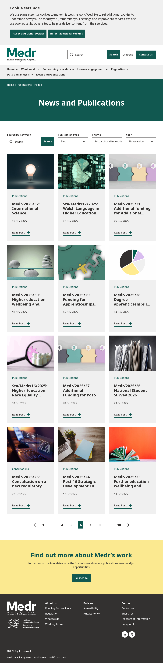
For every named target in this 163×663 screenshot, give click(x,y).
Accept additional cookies (28, 33)
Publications (24, 84)
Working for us (54, 624)
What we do (52, 619)
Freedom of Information (136, 619)
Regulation (51, 613)
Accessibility (90, 608)
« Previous (35, 525)
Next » (127, 525)
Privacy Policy (91, 613)
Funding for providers (58, 608)
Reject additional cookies (66, 33)
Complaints (128, 624)
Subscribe (128, 613)
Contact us (146, 54)
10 (119, 525)
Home (10, 84)
